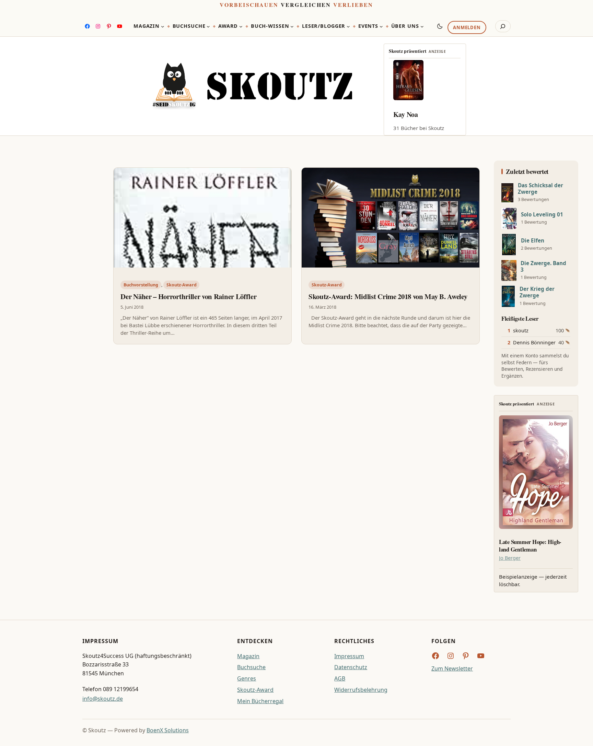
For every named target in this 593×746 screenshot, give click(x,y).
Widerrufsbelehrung (360, 690)
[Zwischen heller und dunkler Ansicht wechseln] (439, 26)
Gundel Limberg (417, 114)
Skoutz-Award (181, 285)
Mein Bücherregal (260, 701)
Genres (246, 678)
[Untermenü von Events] (381, 26)
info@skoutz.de (102, 698)
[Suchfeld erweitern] (503, 26)
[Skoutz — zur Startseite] (252, 86)
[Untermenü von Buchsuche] (208, 26)
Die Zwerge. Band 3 (543, 266)
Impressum (349, 656)
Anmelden (466, 28)
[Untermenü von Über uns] (422, 26)
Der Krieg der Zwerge (537, 292)
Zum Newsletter (452, 668)
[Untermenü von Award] (241, 26)
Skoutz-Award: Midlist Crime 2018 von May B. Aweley (388, 296)
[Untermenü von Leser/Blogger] (348, 26)
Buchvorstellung (141, 285)
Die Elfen (532, 240)
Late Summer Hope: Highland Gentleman (530, 545)
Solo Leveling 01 (542, 214)
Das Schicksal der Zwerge (540, 188)
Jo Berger (510, 558)
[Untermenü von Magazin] (162, 26)
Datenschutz (350, 667)
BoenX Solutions (168, 730)
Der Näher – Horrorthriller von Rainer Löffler (188, 296)
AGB (339, 678)
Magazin (248, 656)
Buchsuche (251, 667)
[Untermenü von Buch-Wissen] (292, 26)
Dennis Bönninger (534, 342)
